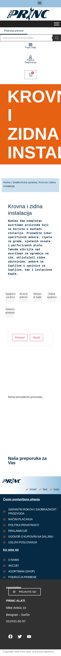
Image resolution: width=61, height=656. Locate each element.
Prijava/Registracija (30, 61)
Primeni (20, 337)
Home (7, 182)
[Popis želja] (30, 44)
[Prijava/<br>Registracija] (30, 57)
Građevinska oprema (25, 182)
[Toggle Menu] (56, 23)
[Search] (57, 37)
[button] (40, 3)
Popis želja (30, 47)
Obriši (36, 337)
